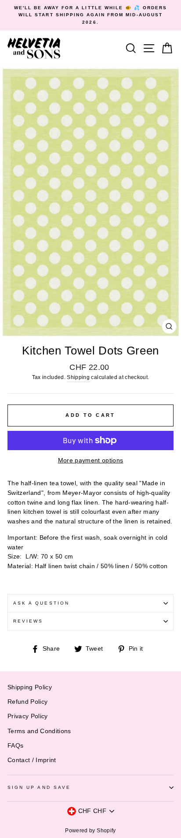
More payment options (90, 460)
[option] (90, 15)
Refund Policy (27, 701)
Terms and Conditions (39, 731)
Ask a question (41, 603)
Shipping (78, 377)
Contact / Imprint (31, 760)
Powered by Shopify (90, 830)
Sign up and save (39, 787)
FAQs (15, 745)
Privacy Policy (27, 716)
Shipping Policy (29, 687)
